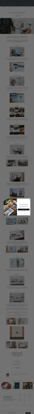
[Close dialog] (29, 199)
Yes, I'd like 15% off (23, 209)
